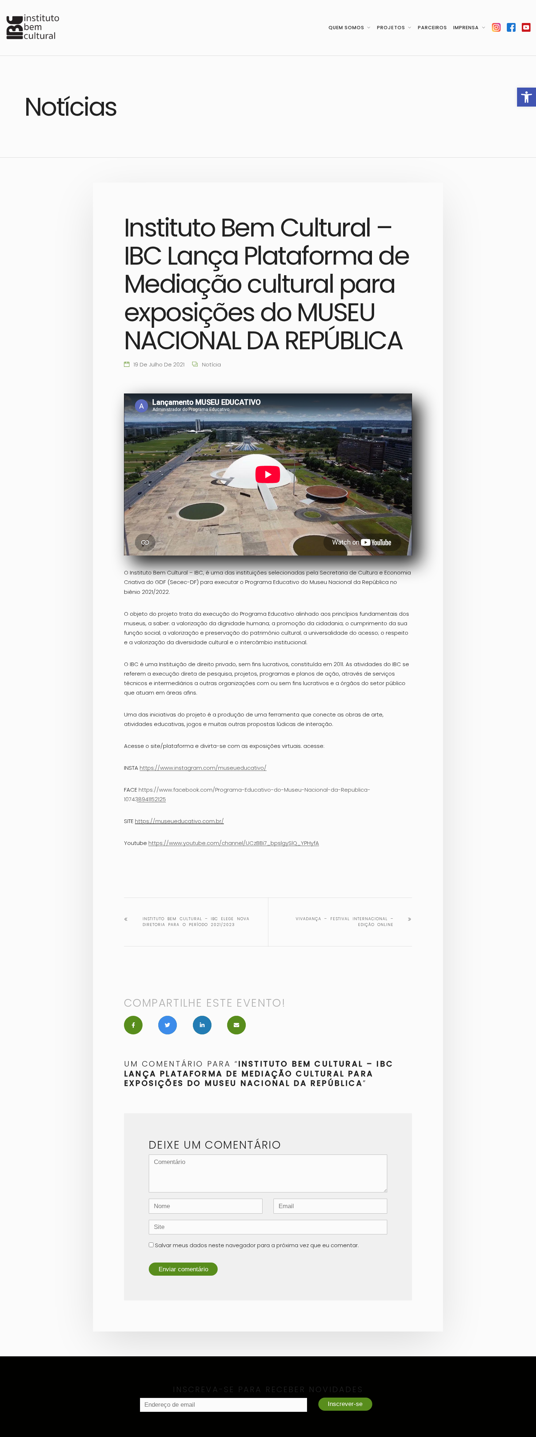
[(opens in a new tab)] (496, 28)
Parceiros (432, 27)
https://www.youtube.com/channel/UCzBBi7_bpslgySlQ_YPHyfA (233, 843)
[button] (526, 97)
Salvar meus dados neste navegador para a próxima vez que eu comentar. (257, 1245)
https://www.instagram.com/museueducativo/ (203, 768)
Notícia (211, 364)
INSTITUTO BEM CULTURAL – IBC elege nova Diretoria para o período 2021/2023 (196, 921)
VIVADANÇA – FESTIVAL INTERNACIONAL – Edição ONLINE (344, 921)
